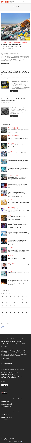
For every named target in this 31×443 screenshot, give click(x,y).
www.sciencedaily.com (6, 406)
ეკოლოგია (10, 42)
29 (22, 312)
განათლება (11, 174)
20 (14, 309)
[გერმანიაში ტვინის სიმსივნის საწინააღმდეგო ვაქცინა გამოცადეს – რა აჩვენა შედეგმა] (4, 257)
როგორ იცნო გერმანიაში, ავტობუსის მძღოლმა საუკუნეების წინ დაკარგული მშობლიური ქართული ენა (15, 72)
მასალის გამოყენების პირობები (9, 438)
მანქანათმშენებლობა (6, 96)
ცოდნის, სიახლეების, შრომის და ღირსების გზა (18, 264)
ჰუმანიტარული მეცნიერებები (15, 175)
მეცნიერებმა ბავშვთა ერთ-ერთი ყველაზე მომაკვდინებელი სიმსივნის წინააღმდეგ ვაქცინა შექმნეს (17, 186)
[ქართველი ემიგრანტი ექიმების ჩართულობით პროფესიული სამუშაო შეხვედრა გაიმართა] (4, 273)
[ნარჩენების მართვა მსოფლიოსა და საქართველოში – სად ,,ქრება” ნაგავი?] (15, 26)
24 (2, 312)
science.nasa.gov (5, 414)
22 (22, 309)
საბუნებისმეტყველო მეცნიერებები (16, 128)
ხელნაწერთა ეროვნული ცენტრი (10, 372)
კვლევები (11, 190)
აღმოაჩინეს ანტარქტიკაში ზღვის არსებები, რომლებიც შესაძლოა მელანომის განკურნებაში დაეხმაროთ (18, 218)
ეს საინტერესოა (17, 42)
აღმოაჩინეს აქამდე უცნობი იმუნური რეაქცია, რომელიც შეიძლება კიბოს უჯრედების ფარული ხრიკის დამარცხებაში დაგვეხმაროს (18, 250)
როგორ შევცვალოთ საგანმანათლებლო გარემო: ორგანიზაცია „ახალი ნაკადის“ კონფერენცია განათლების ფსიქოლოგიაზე (18, 178)
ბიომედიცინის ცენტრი (7, 374)
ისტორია (17, 135)
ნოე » (6, 317)
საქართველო (24, 42)
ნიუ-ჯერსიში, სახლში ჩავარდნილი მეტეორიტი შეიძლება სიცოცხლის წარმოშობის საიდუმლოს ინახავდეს (18, 131)
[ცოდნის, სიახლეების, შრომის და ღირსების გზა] (4, 265)
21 (18, 309)
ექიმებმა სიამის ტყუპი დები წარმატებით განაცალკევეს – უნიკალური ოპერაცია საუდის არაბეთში (18, 234)
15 (22, 306)
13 (14, 306)
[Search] (24, 1)
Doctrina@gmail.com (7, 363)
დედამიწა (11, 215)
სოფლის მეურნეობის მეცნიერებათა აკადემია (13, 343)
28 (18, 312)
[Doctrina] (7, 1)
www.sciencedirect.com (6, 417)
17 (2, 309)
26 (10, 312)
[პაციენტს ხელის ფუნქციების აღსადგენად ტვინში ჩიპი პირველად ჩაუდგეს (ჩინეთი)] (4, 153)
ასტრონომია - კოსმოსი (14, 127)
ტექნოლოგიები (12, 207)
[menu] (27, 2)
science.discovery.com (6, 404)
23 (26, 309)
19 (10, 309)
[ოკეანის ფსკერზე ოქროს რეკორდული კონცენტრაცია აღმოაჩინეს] (4, 145)
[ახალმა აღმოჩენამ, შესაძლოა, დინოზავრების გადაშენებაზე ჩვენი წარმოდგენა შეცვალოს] (4, 137)
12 (10, 306)
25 (6, 312)
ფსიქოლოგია (18, 174)
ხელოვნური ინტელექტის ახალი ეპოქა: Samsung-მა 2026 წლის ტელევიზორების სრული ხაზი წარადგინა (18, 210)
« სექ (2, 317)
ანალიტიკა (4, 42)
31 (2, 315)
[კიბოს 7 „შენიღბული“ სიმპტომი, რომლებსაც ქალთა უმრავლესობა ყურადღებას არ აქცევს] (4, 161)
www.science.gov (5, 416)
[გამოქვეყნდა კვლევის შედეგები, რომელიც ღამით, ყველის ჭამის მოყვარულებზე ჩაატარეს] (4, 201)
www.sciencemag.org (6, 401)
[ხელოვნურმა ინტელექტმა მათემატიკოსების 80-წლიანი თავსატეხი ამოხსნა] (4, 169)
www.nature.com (5, 419)
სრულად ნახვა (5, 63)
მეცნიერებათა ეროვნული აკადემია (11, 341)
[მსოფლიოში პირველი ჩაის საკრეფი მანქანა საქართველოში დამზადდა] (5, 110)
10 (2, 306)
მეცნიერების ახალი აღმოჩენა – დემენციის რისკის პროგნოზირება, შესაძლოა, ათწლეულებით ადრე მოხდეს (17, 226)
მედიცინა (11, 151)
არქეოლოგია (12, 135)
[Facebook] (2, 327)
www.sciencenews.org (6, 403)
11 (6, 306)
